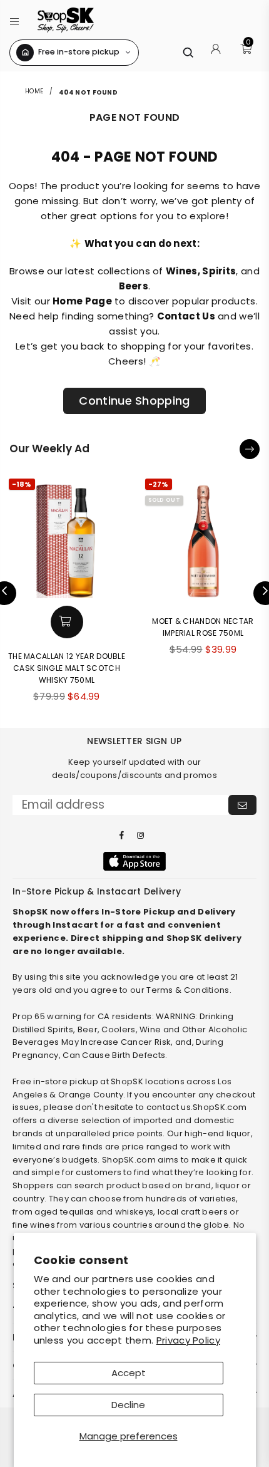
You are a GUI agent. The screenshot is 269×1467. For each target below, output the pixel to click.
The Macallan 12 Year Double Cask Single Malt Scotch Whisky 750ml (66, 668)
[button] (15, 19)
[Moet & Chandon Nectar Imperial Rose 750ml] (203, 536)
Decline (128, 1404)
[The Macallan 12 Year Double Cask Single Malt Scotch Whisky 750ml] (67, 536)
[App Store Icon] (134, 861)
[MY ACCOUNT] (216, 52)
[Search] (188, 52)
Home (35, 91)
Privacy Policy (188, 1340)
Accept (128, 1372)
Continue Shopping (134, 400)
